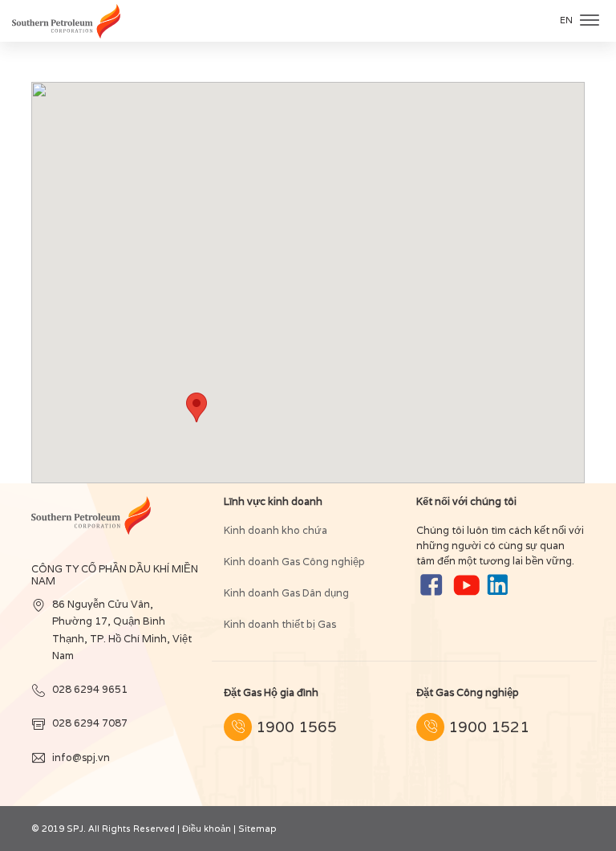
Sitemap (257, 828)
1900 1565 (296, 726)
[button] (196, 407)
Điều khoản (206, 828)
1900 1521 (488, 726)
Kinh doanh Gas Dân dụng (286, 593)
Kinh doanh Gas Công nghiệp (294, 561)
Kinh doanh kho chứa (275, 530)
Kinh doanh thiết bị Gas (280, 624)
